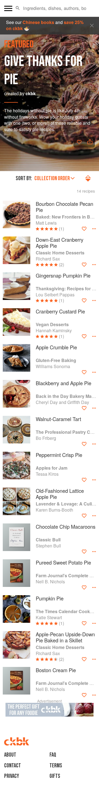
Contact (12, 765)
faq (53, 754)
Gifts (55, 776)
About (10, 754)
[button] (17, 8)
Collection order (52, 178)
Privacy (11, 776)
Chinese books (38, 22)
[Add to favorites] (79, 142)
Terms (56, 765)
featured (19, 44)
